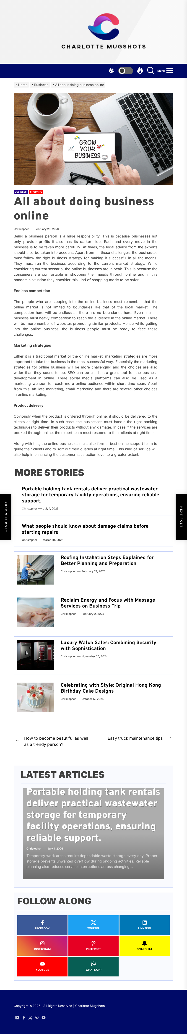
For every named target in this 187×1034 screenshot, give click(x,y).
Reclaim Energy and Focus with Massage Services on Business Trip (108, 603)
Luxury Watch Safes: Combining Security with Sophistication (108, 646)
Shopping (36, 191)
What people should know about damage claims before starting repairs (85, 529)
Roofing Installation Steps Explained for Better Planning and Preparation (107, 561)
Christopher (21, 229)
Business (21, 191)
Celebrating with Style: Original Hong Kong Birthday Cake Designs (111, 688)
